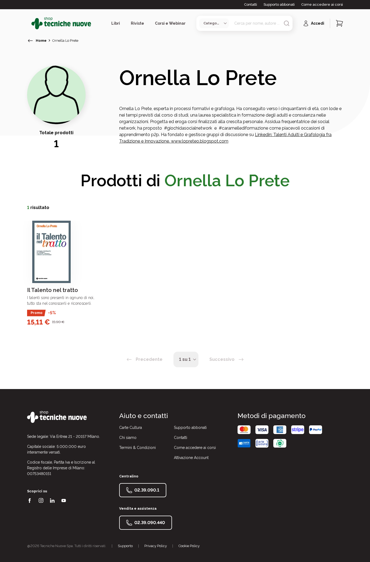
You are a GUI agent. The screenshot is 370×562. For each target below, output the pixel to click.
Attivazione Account (191, 457)
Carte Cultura (130, 427)
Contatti (250, 4)
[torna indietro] (30, 40)
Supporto (125, 546)
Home (41, 40)
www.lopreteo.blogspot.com (199, 141)
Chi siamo (128, 437)
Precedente (149, 359)
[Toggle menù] (29, 23)
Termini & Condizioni (137, 447)
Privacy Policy (155, 546)
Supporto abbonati (279, 4)
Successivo (222, 359)
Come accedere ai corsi (322, 4)
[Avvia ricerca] (286, 23)
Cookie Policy (189, 546)
